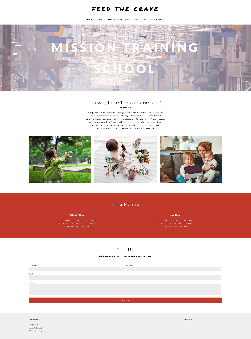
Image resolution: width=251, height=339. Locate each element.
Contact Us (125, 300)
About (89, 19)
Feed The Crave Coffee (118, 19)
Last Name (129, 265)
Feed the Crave (125, 9)
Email (31, 274)
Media (135, 19)
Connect (100, 19)
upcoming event (157, 19)
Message (32, 283)
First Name (33, 265)
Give (144, 19)
